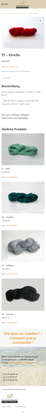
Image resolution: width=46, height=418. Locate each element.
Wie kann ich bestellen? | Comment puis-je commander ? (23, 338)
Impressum (6, 406)
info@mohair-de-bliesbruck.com (23, 362)
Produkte (7, 13)
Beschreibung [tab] (6, 78)
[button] (5, 4)
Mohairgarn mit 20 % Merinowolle (20, 13)
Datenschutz (20, 406)
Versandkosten (12, 67)
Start (3, 13)
